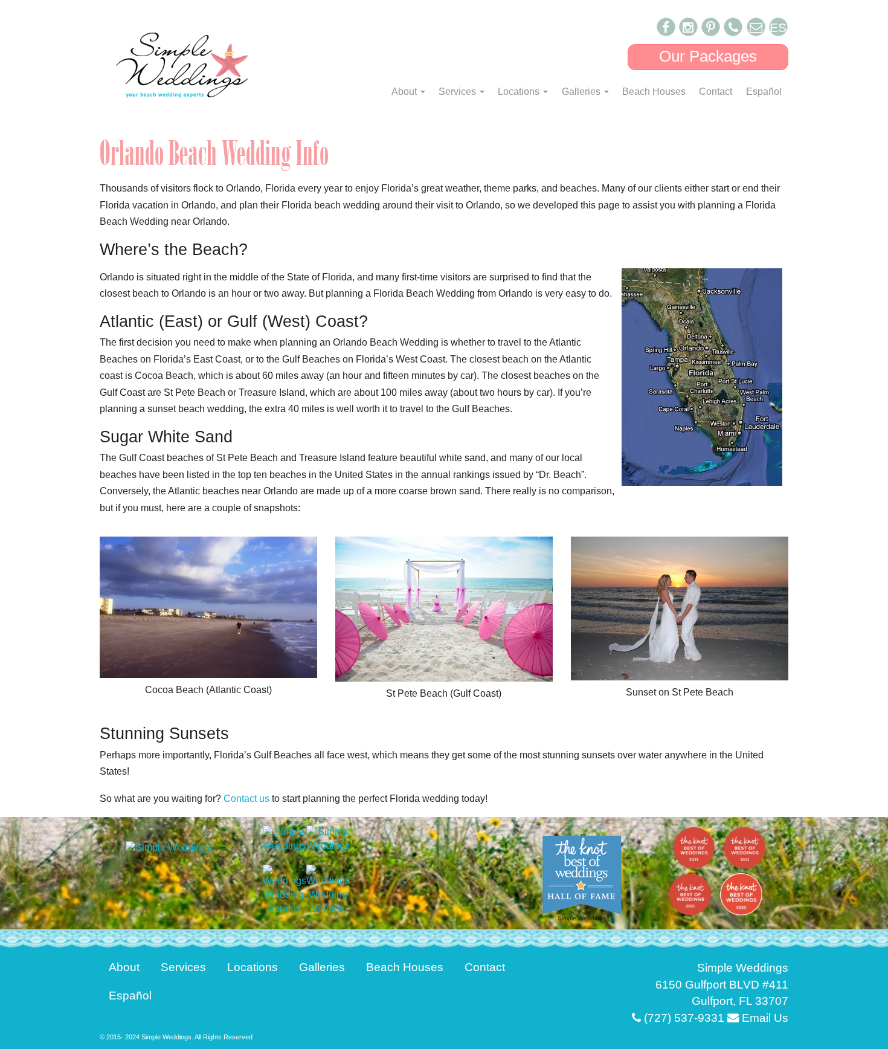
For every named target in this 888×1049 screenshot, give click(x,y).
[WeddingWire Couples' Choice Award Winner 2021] (284, 838)
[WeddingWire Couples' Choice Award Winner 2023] (168, 847)
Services (458, 91)
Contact (715, 91)
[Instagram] (688, 27)
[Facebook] (666, 27)
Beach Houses (654, 91)
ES (778, 27)
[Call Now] (733, 27)
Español (764, 91)
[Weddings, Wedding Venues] (284, 890)
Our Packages (708, 56)
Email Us (763, 1018)
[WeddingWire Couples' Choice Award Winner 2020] (328, 838)
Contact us (246, 798)
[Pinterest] (710, 27)
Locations (520, 91)
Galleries (582, 91)
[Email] (756, 27)
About (405, 91)
